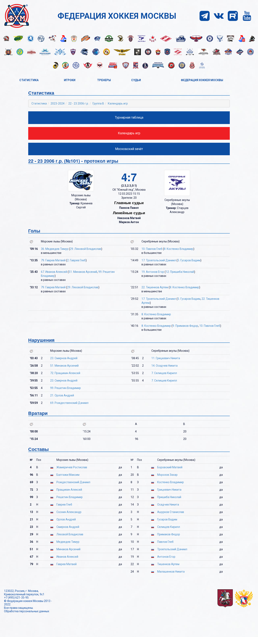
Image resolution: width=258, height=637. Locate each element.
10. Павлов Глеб (151, 248)
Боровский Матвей (169, 467)
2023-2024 (57, 103)
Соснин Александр (68, 512)
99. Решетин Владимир (65, 388)
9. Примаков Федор (185, 325)
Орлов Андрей (66, 519)
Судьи (136, 80)
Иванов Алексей (67, 556)
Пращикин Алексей (69, 489)
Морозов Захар (167, 474)
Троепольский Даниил (172, 549)
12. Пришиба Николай (180, 271)
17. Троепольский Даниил (158, 260)
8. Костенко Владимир (178, 248)
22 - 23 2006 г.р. (78, 103)
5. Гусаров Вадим (189, 260)
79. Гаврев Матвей (53, 260)
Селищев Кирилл (168, 526)
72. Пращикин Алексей (65, 373)
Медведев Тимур (67, 541)
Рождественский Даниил (73, 482)
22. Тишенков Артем (154, 287)
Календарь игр (118, 103)
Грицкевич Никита (169, 489)
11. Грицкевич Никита (165, 358)
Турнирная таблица (129, 117)
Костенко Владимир (170, 482)
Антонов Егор (166, 556)
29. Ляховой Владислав (85, 248)
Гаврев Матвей (66, 564)
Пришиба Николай (169, 497)
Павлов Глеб (165, 541)
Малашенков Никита (171, 571)
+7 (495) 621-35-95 (16, 597)
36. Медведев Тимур (54, 248)
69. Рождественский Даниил (69, 402)
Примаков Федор (168, 534)
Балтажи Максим (67, 474)
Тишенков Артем (168, 564)
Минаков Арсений (68, 549)
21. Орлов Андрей (62, 395)
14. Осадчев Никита (164, 365)
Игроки (69, 80)
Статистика (28, 80)
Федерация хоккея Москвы (202, 80)
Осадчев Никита (168, 504)
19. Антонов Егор (152, 271)
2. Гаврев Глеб (76, 260)
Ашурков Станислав (170, 512)
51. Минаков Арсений (83, 271)
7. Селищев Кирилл (164, 373)
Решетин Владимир (69, 497)
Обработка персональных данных (26, 611)
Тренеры (104, 80)
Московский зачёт (129, 149)
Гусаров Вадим (167, 519)
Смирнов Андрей (67, 526)
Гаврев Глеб (64, 504)
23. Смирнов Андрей (63, 358)
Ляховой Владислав (69, 534)
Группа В (98, 103)
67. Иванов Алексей (54, 271)
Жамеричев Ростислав (71, 467)
